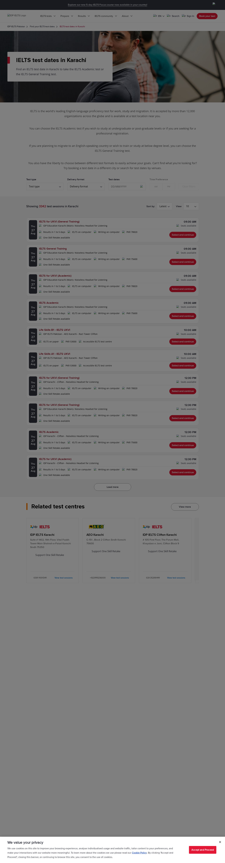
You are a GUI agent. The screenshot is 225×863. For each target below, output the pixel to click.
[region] (112, 850)
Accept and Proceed (202, 849)
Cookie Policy (139, 852)
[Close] (220, 842)
